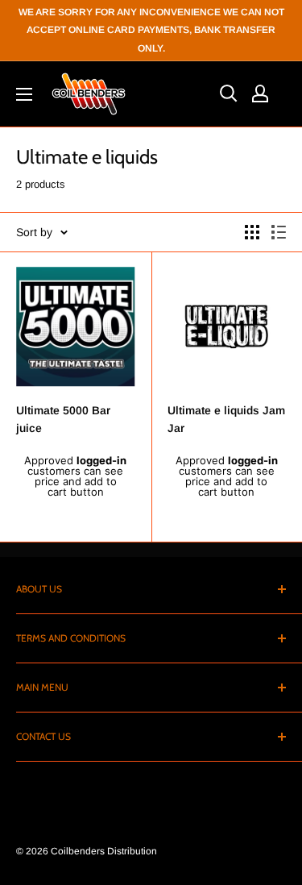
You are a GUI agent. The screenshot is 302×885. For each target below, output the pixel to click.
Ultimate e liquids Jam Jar (226, 419)
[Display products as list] (278, 232)
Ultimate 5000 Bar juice (63, 419)
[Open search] (229, 93)
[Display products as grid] (252, 232)
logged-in (101, 460)
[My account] (260, 93)
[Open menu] (24, 94)
